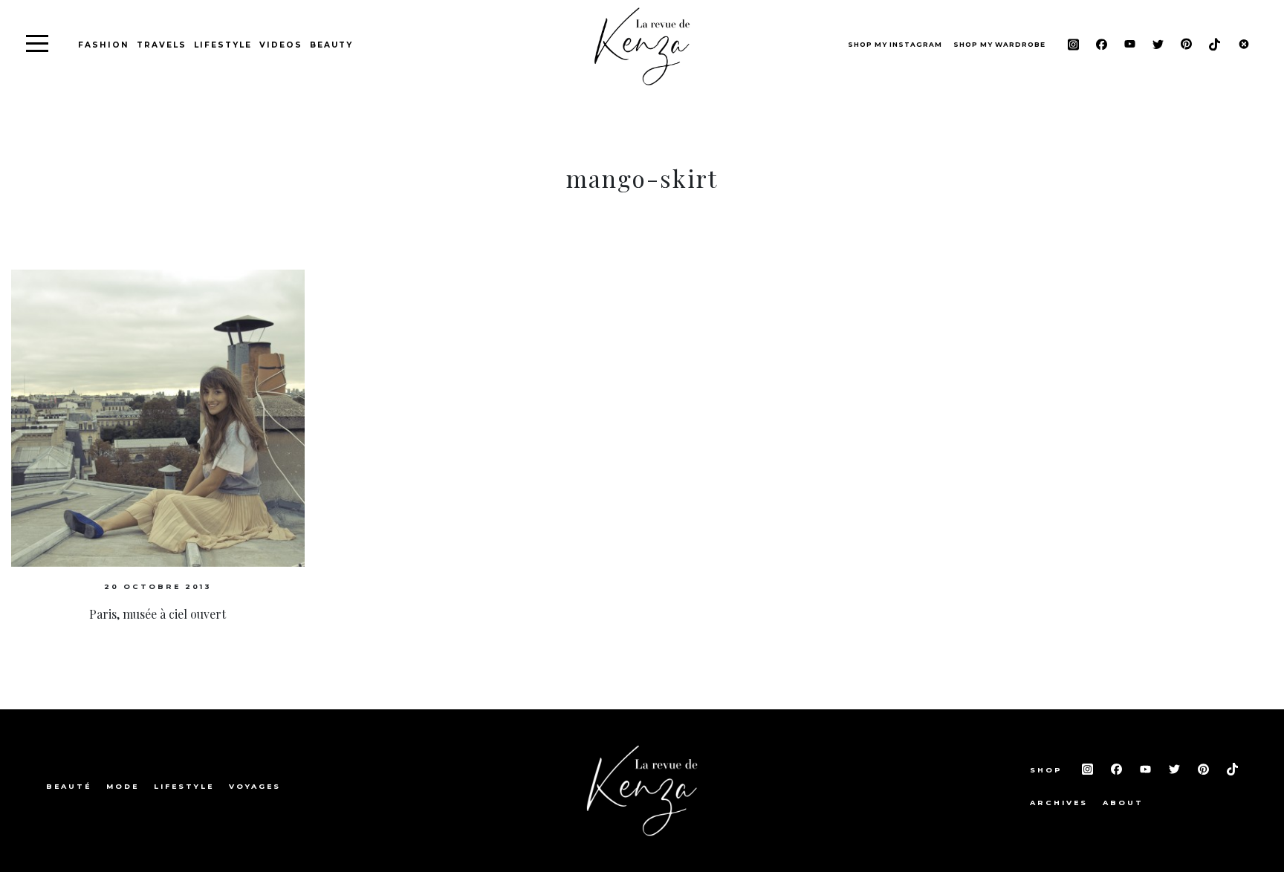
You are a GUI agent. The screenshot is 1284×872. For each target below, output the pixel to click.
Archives (1059, 802)
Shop (1048, 770)
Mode (122, 786)
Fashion (103, 45)
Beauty (331, 45)
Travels (162, 45)
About (1123, 802)
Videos (280, 45)
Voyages (255, 786)
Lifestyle (223, 45)
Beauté (68, 786)
